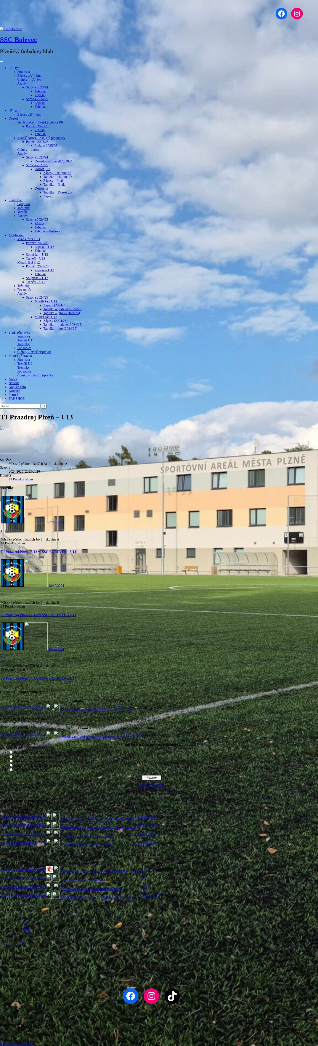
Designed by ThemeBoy (17, 1044)
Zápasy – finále (53, 180)
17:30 (120, 708)
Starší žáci (15, 200)
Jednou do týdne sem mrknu (33, 757)
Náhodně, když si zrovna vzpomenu (38, 765)
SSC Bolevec (18, 39)
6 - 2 (144, 870)
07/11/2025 (56, 522)
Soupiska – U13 (37, 254)
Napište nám (17, 387)
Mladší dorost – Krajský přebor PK (41, 138)
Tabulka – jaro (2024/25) (60, 328)
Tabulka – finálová (47, 231)
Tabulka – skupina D (57, 177)
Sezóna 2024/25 (37, 99)
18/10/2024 (56, 585)
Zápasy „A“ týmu (29, 75)
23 (30, 929)
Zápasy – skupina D (57, 173)
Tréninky (23, 208)
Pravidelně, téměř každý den (33, 752)
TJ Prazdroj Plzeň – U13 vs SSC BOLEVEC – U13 (38, 551)
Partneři (14, 395)
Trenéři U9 (24, 363)
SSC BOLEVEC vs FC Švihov (81, 880)
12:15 (145, 842)
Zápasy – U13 (44, 247)
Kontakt (14, 391)
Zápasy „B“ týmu (29, 114)
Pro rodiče (24, 289)
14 (20, 924)
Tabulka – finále (54, 184)
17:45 (145, 825)
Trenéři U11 (25, 340)
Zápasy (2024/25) (55, 305)
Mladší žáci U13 (28, 239)
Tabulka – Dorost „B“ (58, 192)
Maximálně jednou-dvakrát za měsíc (38, 761)
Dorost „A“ (42, 169)
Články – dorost (28, 149)
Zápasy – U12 (44, 270)
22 (25, 929)
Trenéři (22, 212)
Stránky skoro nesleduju (30, 770)
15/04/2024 (56, 649)
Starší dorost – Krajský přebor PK (40, 122)
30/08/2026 (23, 708)
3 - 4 (144, 878)
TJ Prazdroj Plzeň (21, 479)
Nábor (13, 379)
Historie (14, 383)
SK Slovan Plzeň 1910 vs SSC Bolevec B (90, 737)
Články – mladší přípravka (35, 375)
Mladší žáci (16, 235)
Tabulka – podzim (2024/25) (62, 309)
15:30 (145, 817)
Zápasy (40, 95)
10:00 (145, 834)
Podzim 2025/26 (37, 126)
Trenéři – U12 (35, 282)
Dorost (13, 118)
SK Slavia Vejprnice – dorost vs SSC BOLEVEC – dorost (99, 871)
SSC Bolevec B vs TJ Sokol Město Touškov (91, 889)
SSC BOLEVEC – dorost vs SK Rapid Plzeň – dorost (97, 818)
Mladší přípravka (20, 356)
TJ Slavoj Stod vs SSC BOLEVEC (84, 710)
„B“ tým (14, 110)
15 (25, 924)
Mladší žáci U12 (28, 262)
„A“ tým (14, 68)
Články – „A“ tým (29, 79)
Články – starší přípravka (34, 352)
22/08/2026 (23, 870)
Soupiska (23, 72)
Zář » (22, 943)
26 (11, 934)
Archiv (22, 83)
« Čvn (5, 943)
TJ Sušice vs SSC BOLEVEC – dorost (86, 836)
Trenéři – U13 (35, 258)
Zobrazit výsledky (151, 785)
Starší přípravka (19, 332)
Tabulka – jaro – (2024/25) (61, 313)
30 (30, 934)
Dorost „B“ (42, 188)
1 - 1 (144, 887)
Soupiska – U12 (37, 278)
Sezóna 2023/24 (37, 87)
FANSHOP (17, 398)
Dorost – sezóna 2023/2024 (53, 161)
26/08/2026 (23, 817)
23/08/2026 (23, 887)
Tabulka (40, 91)
